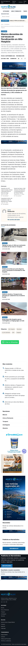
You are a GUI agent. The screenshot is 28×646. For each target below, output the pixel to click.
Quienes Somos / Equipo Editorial (8, 622)
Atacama (5, 428)
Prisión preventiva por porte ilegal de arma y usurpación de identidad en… (15, 378)
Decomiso (19, 329)
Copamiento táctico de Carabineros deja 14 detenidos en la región (6, 200)
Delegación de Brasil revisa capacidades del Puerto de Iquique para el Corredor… (15, 395)
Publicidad (3, 628)
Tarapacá (19, 332)
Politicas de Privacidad (6, 638)
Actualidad (6, 11)
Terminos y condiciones (6, 640)
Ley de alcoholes (6, 332)
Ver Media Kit (14, 548)
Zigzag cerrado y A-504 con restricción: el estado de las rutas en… (14, 370)
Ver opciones (6, 566)
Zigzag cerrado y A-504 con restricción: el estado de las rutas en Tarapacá (12, 20)
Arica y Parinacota (16, 11)
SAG (13, 332)
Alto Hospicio (11, 329)
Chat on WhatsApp (11, 342)
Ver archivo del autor (14, 219)
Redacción (21, 55)
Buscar (24, 17)
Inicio (2, 24)
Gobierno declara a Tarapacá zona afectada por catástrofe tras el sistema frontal (14, 387)
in (18, 58)
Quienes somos (14, 2)
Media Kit (25, 2)
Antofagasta (6, 425)
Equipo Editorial (4, 634)
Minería (5, 414)
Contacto (21, 2)
